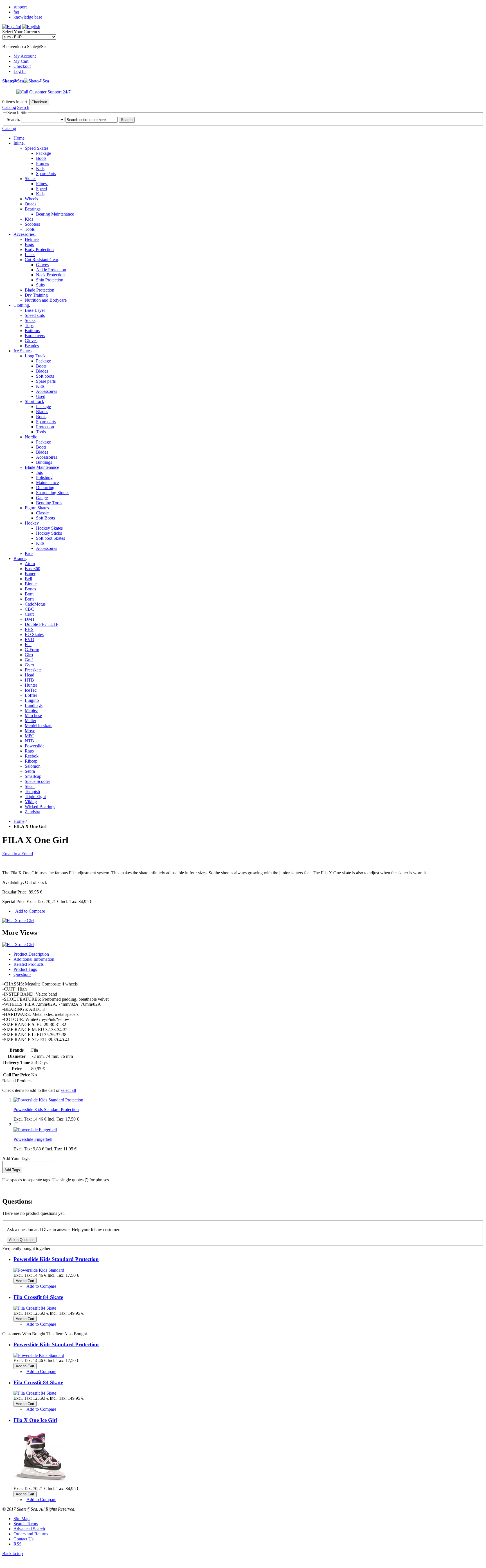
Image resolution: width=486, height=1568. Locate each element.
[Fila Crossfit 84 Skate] (35, 1308)
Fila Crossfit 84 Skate (38, 1297)
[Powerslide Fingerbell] (35, 1129)
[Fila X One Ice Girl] (42, 1483)
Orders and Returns (31, 1533)
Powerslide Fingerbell (33, 1139)
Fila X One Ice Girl (35, 1420)
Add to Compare (30, 911)
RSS (18, 1544)
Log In (20, 71)
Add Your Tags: (16, 1158)
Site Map (22, 1518)
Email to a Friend (17, 853)
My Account (25, 56)
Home (19, 138)
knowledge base (28, 17)
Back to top (12, 1553)
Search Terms (26, 1523)
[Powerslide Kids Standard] (39, 1270)
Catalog (9, 107)
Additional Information (34, 959)
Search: (13, 119)
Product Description (31, 954)
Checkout (22, 66)
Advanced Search (29, 1528)
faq (16, 12)
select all (68, 1090)
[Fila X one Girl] (18, 920)
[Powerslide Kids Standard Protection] (48, 1099)
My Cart (21, 61)
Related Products (29, 964)
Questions (22, 974)
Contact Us (23, 1538)
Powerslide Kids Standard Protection (46, 1109)
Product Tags (25, 969)
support (20, 7)
